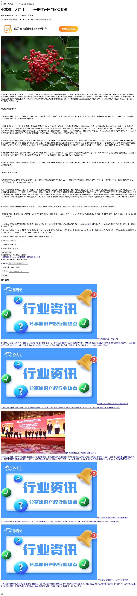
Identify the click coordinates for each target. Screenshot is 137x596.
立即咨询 (4, 275)
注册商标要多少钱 (8, 257)
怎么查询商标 (20, 257)
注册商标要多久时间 (32, 257)
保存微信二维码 (6, 252)
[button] (68, 2)
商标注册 (88, 224)
